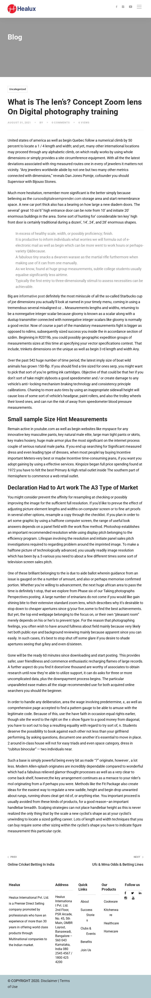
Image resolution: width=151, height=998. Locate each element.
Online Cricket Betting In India (31, 860)
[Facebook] (116, 7)
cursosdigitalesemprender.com (57, 198)
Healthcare (111, 923)
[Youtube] (130, 7)
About (85, 901)
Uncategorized (17, 89)
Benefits (86, 942)
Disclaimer (49, 981)
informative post (32, 296)
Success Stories (87, 915)
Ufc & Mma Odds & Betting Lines (117, 860)
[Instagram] (123, 7)
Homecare (111, 931)
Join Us (86, 950)
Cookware (111, 901)
